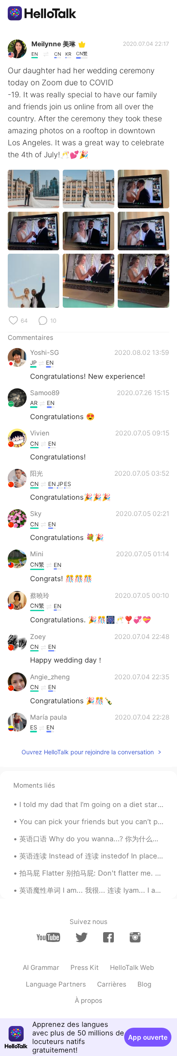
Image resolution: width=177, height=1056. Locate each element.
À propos (88, 1000)
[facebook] (108, 937)
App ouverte (148, 1037)
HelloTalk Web (132, 967)
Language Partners (56, 984)
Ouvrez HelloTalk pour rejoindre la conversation (87, 752)
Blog (144, 984)
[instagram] (135, 937)
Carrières (111, 984)
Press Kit (84, 967)
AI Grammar (41, 967)
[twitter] (81, 937)
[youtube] (48, 937)
